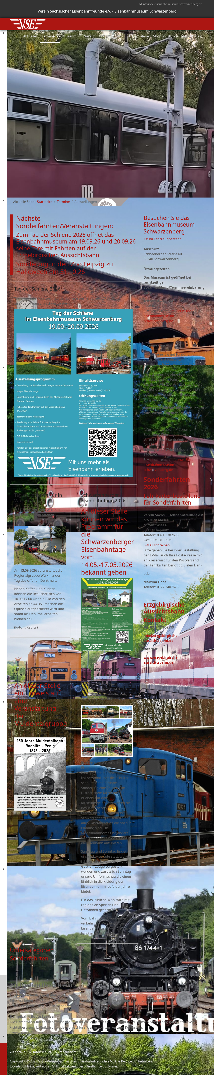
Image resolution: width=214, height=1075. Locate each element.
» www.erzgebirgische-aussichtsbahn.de (42, 1006)
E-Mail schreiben (157, 545)
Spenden (106, 36)
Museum (69, 36)
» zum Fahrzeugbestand (163, 239)
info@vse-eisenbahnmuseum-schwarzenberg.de (172, 4)
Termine (48, 36)
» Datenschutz (40, 1052)
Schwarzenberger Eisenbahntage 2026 (103, 497)
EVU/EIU (123, 36)
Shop (157, 36)
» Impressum (66, 1052)
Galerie (143, 36)
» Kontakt (17, 1052)
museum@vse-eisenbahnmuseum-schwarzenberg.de (169, 316)
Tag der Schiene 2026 (37, 289)
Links (173, 36)
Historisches (191, 36)
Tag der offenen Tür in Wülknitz (38, 497)
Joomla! (16, 1066)
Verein (89, 36)
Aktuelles (30, 36)
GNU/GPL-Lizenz (65, 1066)
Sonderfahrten (29, 958)
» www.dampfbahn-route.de (32, 1032)
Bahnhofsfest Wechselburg (28, 672)
